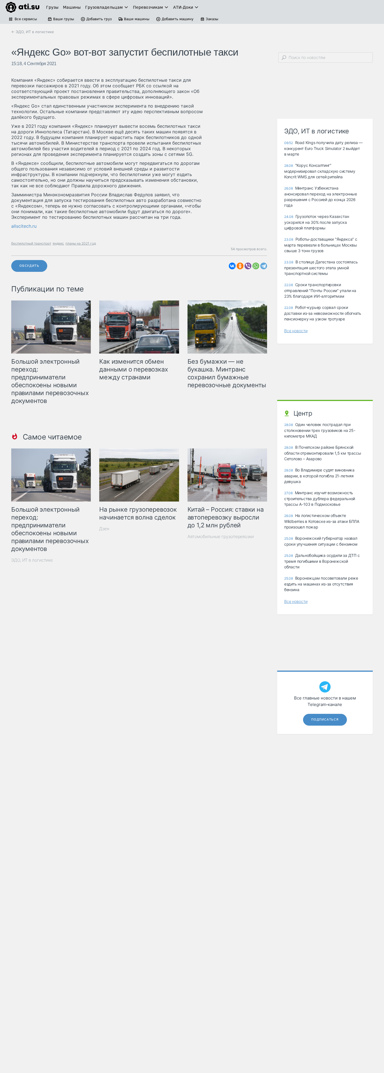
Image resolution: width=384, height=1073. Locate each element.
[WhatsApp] (255, 266)
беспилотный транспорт (31, 243)
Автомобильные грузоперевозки (221, 536)
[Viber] (248, 266)
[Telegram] (263, 266)
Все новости (296, 330)
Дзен (104, 528)
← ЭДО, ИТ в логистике (32, 31)
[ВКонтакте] (232, 266)
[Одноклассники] (240, 266)
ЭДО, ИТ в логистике (32, 560)
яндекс (58, 243)
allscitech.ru (24, 226)
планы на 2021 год (80, 243)
